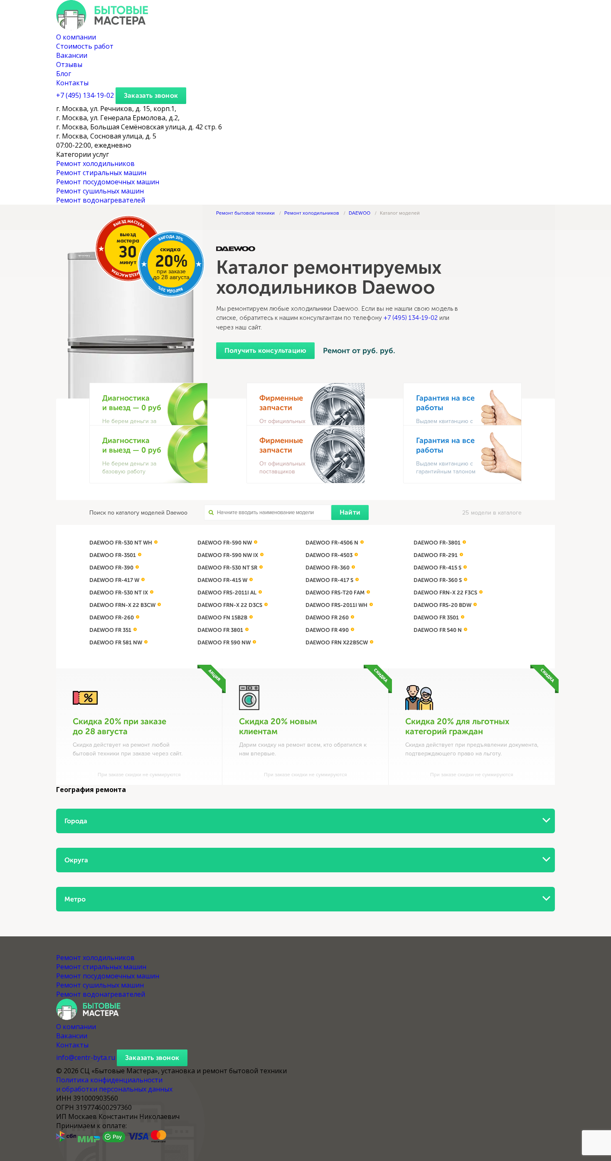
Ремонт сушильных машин (100, 191)
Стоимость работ (84, 46)
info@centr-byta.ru (85, 1057)
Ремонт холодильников (95, 163)
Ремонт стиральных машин (101, 172)
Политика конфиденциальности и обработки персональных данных (114, 1084)
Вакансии (71, 55)
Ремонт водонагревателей (100, 200)
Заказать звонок (151, 95)
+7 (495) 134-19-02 (411, 318)
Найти (350, 512)
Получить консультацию (265, 350)
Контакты (72, 82)
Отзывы (69, 64)
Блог (63, 73)
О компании (76, 37)
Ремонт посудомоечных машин (107, 181)
